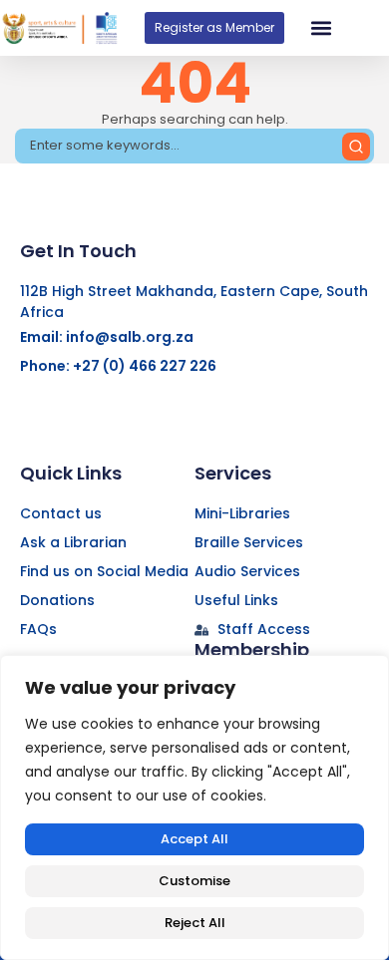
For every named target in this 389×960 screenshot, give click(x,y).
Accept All (194, 838)
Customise (194, 880)
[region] (194, 807)
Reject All (195, 922)
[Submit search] (356, 146)
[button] (320, 28)
